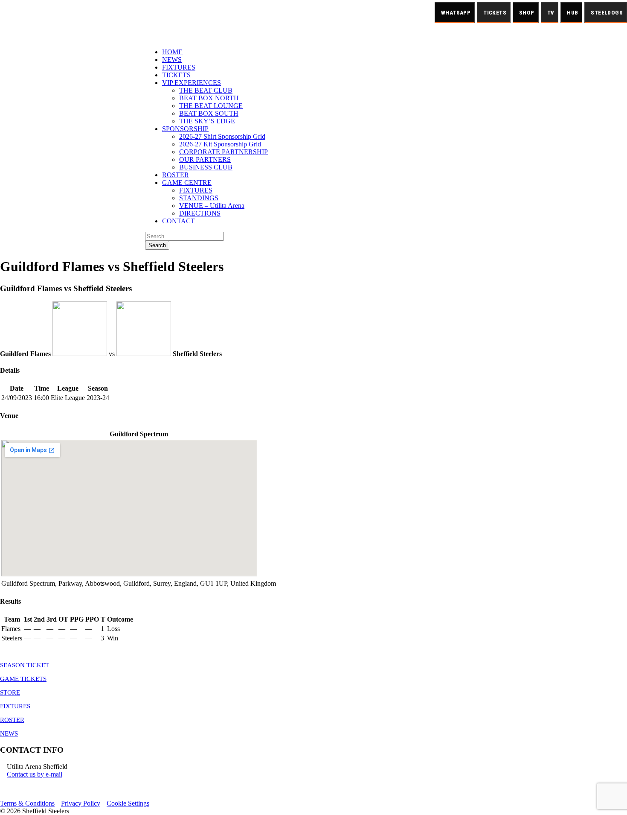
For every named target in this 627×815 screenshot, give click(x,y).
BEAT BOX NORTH (209, 98)
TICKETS (176, 75)
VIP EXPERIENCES (191, 82)
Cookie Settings (128, 803)
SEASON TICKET (24, 665)
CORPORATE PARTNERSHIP (223, 151)
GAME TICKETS (23, 678)
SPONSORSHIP (185, 128)
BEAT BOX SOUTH (208, 113)
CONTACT (178, 221)
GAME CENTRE (187, 182)
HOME (172, 52)
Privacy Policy (80, 803)
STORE (10, 692)
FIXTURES (178, 67)
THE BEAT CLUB (205, 90)
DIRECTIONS (200, 213)
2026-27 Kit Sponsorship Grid (220, 144)
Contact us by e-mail (34, 774)
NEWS (172, 59)
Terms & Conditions (27, 803)
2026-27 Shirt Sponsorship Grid (222, 136)
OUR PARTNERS (205, 159)
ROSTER (175, 174)
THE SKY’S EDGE (207, 121)
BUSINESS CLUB (205, 167)
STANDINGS (198, 198)
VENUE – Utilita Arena (211, 205)
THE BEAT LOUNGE (211, 105)
